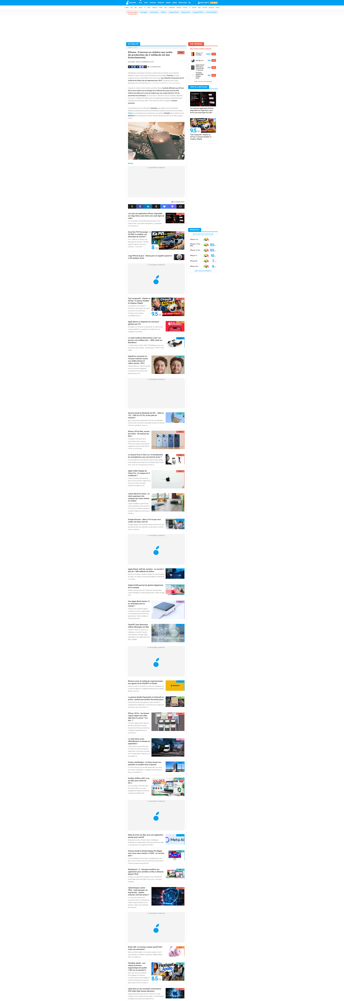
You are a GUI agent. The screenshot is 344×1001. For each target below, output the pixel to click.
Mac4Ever (130, 47)
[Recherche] (189, 2)
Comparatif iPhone (198, 12)
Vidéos (174, 2)
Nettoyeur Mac (185, 12)
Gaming (179, 7)
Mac (136, 7)
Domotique (172, 7)
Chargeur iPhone (174, 12)
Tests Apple (143, 12)
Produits (161, 2)
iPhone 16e (194, 266)
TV (145, 7)
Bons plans (183, 2)
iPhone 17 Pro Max (195, 245)
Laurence (132, 61)
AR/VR (160, 7)
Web (199, 7)
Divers (217, 7)
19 (155, 67)
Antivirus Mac (154, 12)
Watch (140, 7)
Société (194, 7)
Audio (149, 7)
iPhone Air (193, 261)
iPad (131, 7)
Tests (146, 2)
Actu (140, 2)
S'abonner (214, 2)
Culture (204, 7)
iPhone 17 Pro (195, 250)
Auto (165, 7)
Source (130, 163)
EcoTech (185, 7)
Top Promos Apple (132, 12)
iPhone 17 (193, 255)
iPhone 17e (194, 239)
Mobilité (154, 7)
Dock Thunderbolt (212, 12)
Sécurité (211, 7)
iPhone (127, 7)
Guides (168, 2)
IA (189, 7)
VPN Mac (163, 12)
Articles (153, 2)
